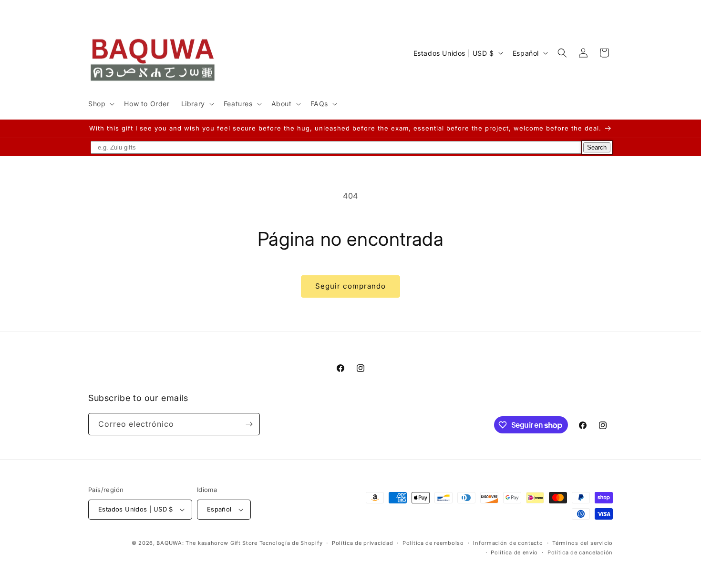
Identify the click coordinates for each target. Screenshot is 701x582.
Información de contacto (508, 543)
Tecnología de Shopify (291, 543)
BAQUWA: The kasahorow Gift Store (206, 543)
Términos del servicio (582, 543)
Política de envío (514, 552)
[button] (100, 104)
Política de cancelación (580, 552)
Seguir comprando (350, 286)
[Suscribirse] (248, 424)
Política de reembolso (433, 543)
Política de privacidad (362, 543)
